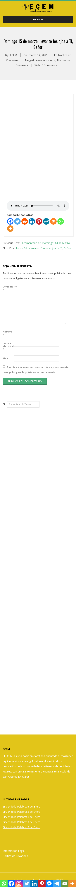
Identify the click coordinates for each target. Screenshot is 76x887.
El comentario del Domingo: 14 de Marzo (45, 243)
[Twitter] (17, 221)
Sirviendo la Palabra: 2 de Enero (21, 827)
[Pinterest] (39, 221)
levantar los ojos (46, 60)
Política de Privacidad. (16, 856)
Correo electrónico (8, 346)
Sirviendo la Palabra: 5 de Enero (21, 811)
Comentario (8, 288)
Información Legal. (14, 851)
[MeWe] (46, 221)
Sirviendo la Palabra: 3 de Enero (21, 822)
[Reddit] (24, 221)
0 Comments (49, 65)
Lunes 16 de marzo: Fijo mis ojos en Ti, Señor (43, 248)
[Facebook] (10, 221)
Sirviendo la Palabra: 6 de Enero (21, 806)
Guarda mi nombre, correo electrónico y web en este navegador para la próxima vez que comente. (36, 369)
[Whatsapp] (60, 221)
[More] (10, 228)
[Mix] (53, 221)
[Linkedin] (32, 221)
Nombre (7, 333)
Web (5, 358)
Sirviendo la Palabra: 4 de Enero (21, 817)
